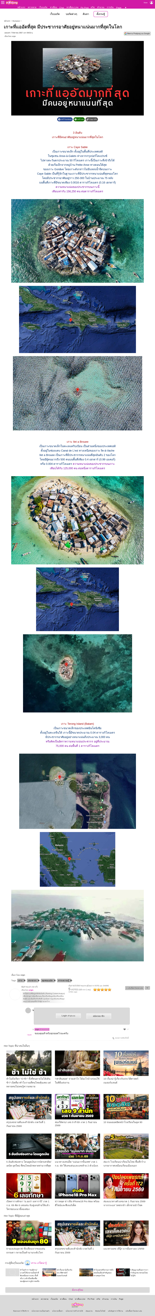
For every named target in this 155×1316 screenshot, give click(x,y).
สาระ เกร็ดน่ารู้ (39, 1263)
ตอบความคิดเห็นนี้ (122, 1038)
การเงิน (110, 7)
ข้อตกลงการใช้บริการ (21, 1311)
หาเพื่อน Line (72, 7)
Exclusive (16, 21)
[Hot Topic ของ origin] (15, 999)
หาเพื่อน (53, 7)
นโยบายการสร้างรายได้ (74, 1311)
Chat (61, 7)
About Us (89, 1311)
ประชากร (32, 980)
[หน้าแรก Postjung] (12, 2)
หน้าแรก (21, 7)
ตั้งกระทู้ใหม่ (77, 1290)
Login (68, 1015)
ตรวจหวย (32, 7)
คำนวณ (100, 7)
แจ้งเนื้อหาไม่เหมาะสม (134, 1311)
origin (14, 36)
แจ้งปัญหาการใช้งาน (115, 1311)
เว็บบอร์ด (43, 7)
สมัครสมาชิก (99, 1016)
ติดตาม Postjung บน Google (138, 33)
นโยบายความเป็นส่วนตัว (40, 1311)
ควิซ (93, 7)
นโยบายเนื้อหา (57, 1311)
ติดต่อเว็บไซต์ (100, 1311)
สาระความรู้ (63, 980)
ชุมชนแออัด (47, 980)
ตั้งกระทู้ (101, 14)
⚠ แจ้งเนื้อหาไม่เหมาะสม (134, 988)
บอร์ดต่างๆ (71, 14)
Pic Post (85, 7)
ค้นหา (86, 14)
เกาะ (20, 980)
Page (118, 7)
